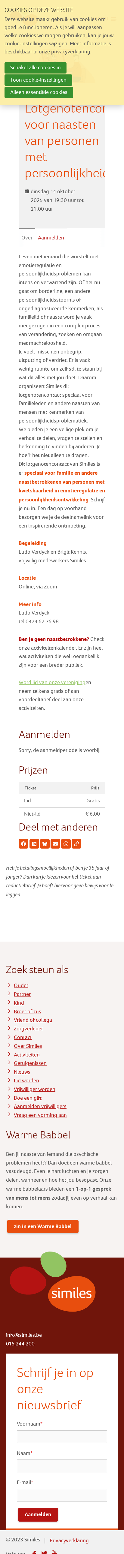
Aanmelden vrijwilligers (40, 1106)
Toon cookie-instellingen (38, 80)
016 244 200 (20, 1344)
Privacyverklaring (69, 1540)
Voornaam (29, 1424)
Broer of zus (27, 1011)
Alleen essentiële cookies (38, 92)
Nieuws (22, 1072)
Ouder (21, 985)
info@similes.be (24, 1335)
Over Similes (28, 1046)
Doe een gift (28, 1098)
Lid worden (26, 1081)
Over (27, 238)
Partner (22, 994)
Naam (25, 1453)
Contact (23, 1037)
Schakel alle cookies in (35, 68)
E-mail (25, 1482)
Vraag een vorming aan (40, 1115)
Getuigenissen (30, 1063)
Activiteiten (27, 1055)
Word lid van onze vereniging (52, 682)
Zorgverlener (28, 1029)
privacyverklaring (70, 52)
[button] (23, 844)
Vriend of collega (33, 1020)
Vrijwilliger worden (34, 1089)
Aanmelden (51, 238)
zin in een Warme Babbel (43, 1226)
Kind (19, 1003)
